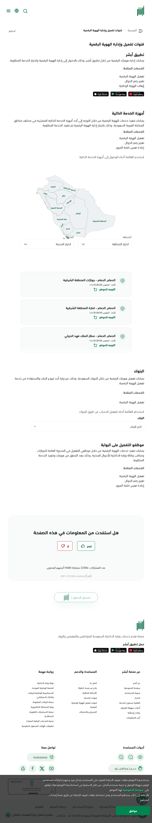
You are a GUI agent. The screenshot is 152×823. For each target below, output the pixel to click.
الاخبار (137, 697)
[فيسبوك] (32, 768)
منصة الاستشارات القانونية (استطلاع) (41, 713)
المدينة (70, 237)
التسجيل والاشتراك (88, 711)
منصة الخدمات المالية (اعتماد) (40, 721)
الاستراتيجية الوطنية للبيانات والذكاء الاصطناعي (41, 694)
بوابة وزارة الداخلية (45, 683)
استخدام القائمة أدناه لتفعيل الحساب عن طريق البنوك (111, 411)
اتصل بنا (93, 683)
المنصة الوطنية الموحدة (43, 687)
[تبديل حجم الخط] (130, 757)
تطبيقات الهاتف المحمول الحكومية (38, 725)
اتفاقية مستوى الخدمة (129, 702)
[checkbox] (86, 546)
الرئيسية (132, 30)
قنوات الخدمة (90, 697)
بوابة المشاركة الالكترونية (42, 706)
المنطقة (127, 237)
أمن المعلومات (133, 717)
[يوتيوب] (51, 768)
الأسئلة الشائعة (90, 692)
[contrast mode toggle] (140, 757)
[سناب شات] (23, 768)
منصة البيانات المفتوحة (43, 702)
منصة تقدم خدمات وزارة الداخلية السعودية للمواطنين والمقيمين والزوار (101, 636)
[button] (76, 284)
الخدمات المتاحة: (133, 68)
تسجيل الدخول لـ (80, 597)
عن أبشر (136, 683)
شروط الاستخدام (132, 692)
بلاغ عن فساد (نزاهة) (87, 687)
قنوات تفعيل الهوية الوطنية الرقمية (84, 704)
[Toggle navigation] (7, 11)
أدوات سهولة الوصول (130, 707)
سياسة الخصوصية (132, 687)
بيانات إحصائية (134, 712)
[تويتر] (42, 768)
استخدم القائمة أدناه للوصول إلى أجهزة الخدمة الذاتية (111, 156)
